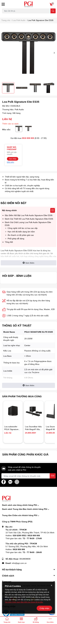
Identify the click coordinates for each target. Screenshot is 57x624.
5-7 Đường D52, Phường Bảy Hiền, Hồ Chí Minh (27, 546)
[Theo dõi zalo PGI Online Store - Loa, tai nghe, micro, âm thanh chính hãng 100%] (10, 481)
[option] (28, 53)
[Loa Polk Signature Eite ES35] (28, 53)
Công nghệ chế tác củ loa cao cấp (22, 228)
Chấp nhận (44, 608)
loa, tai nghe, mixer (9, 15)
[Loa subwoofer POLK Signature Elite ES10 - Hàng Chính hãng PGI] (12, 410)
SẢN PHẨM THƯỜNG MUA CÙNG (22, 396)
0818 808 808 (28, 138)
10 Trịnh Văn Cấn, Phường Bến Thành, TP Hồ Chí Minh (30, 532)
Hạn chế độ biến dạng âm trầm (21, 231)
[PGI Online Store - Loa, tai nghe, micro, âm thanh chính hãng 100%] (28, 4)
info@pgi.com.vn (19, 563)
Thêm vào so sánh (10, 123)
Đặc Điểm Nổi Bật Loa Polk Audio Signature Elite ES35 (28, 215)
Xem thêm (29, 263)
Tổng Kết (9, 242)
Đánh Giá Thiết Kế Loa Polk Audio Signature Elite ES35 (29, 219)
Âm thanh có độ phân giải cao (21, 235)
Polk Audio (19, 109)
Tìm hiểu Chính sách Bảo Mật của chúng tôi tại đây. (24, 602)
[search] (53, 10)
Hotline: (23, 535)
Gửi (52, 475)
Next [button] (54, 53)
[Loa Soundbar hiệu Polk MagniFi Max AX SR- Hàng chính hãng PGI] (33, 410)
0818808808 (24, 559)
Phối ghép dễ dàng (16, 238)
